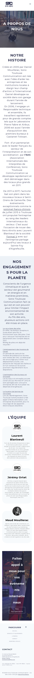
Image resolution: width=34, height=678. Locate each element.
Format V (11, 236)
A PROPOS (14, 636)
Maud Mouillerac (23, 674)
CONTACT (14, 638)
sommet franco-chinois (17, 209)
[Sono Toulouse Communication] (9, 3)
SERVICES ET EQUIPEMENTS (14, 633)
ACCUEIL (14, 630)
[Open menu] (30, 4)
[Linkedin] (26, 627)
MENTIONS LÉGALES (14, 641)
